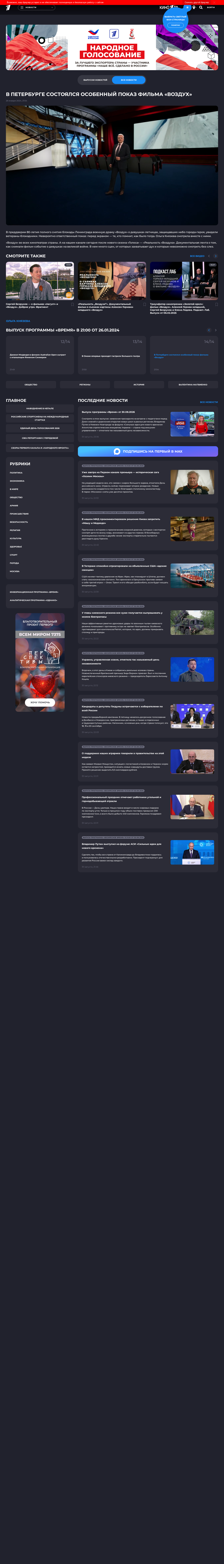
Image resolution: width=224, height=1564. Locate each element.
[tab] (95, 80)
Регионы (85, 384)
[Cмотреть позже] (70, 306)
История (139, 384)
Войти (211, 7)
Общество (31, 384)
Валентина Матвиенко (193, 384)
